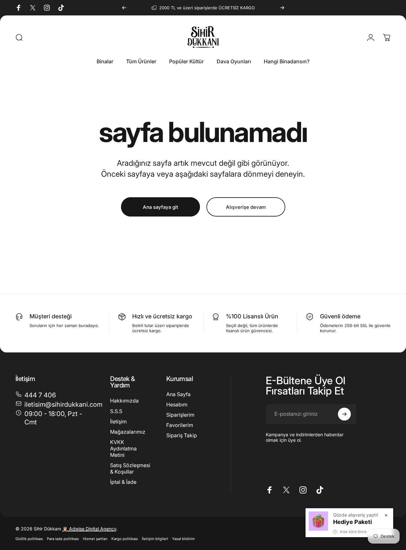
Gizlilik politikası (29, 539)
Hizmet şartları (95, 539)
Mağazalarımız (127, 431)
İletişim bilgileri (155, 539)
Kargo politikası (124, 539)
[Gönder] (344, 414)
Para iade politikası (63, 539)
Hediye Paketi (352, 522)
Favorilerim (179, 425)
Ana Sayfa (178, 394)
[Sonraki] (282, 7)
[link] (55, 418)
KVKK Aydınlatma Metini (123, 448)
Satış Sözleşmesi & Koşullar (130, 468)
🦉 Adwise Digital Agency (89, 528)
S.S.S (116, 411)
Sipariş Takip (181, 435)
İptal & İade (123, 481)
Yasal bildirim (183, 539)
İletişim (118, 421)
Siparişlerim (180, 415)
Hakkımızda (124, 400)
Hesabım (176, 404)
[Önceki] (124, 7)
